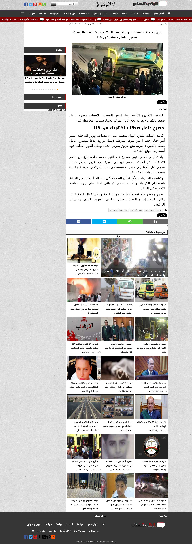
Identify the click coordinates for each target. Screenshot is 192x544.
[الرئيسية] (169, 13)
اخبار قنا (112, 210)
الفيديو (59, 50)
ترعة (159, 210)
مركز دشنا (123, 210)
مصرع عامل (149, 210)
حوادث (161, 24)
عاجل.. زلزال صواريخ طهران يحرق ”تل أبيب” (156, 19)
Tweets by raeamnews (56, 110)
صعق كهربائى (136, 210)
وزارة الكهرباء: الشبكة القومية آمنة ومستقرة (100, 19)
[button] (57, 89)
